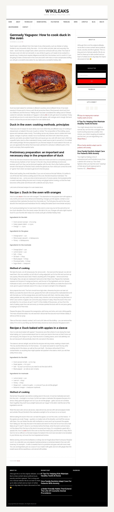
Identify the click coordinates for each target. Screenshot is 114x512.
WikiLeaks (57, 11)
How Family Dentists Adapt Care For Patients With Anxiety (91, 152)
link (46, 115)
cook (24, 430)
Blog (18, 461)
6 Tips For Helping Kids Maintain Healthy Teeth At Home (91, 122)
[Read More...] (81, 139)
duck (20, 196)
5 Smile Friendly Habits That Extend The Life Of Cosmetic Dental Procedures (56, 491)
